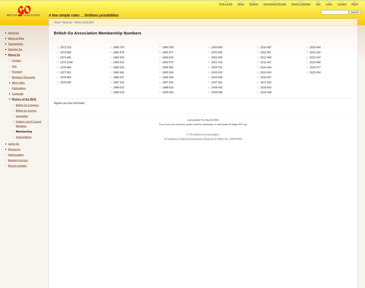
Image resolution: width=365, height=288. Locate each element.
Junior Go (13, 143)
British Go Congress (27, 105)
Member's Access (18, 160)
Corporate (17, 93)
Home (57, 22)
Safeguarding (16, 154)
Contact (342, 4)
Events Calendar (301, 4)
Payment (17, 71)
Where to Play (16, 38)
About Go (13, 32)
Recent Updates (17, 165)
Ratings (253, 4)
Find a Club (225, 4)
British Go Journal (26, 110)
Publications (19, 88)
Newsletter (22, 116)
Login (329, 4)
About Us (67, 22)
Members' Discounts (23, 77)
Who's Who (18, 82)
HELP (354, 4)
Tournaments (15, 43)
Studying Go (15, 49)
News (241, 4)
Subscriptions (23, 137)
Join (318, 4)
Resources (14, 149)
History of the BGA (84, 22)
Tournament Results (274, 4)
